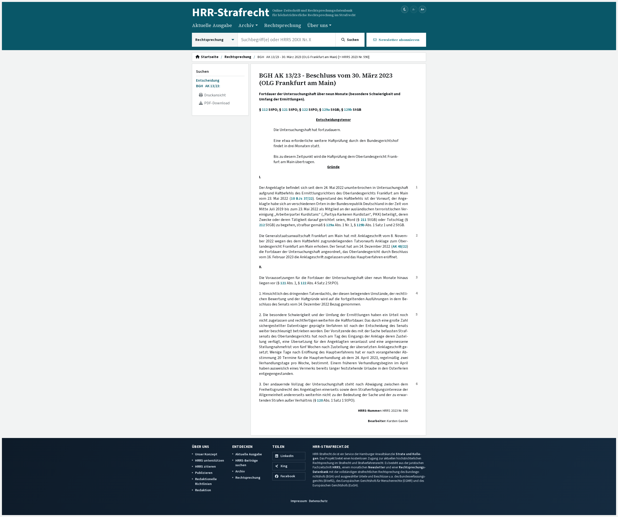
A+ (422, 9)
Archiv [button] (246, 25)
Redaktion (203, 490)
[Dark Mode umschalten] (404, 9)
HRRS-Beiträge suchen (246, 463)
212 (262, 225)
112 (265, 109)
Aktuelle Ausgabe (212, 25)
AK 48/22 (400, 246)
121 (285, 109)
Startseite (208, 57)
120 (320, 400)
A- (413, 9)
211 (363, 219)
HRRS (336, 467)
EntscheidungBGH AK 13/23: (208, 83)
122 (305, 109)
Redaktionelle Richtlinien (206, 481)
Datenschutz (318, 501)
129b (348, 109)
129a (326, 109)
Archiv (240, 471)
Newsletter (376, 467)
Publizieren (203, 472)
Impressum (299, 501)
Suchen (202, 71)
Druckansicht (214, 95)
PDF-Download (216, 103)
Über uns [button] (317, 25)
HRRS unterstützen (209, 460)
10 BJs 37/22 (302, 198)
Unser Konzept (206, 454)
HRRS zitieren (205, 466)
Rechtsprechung (282, 25)
